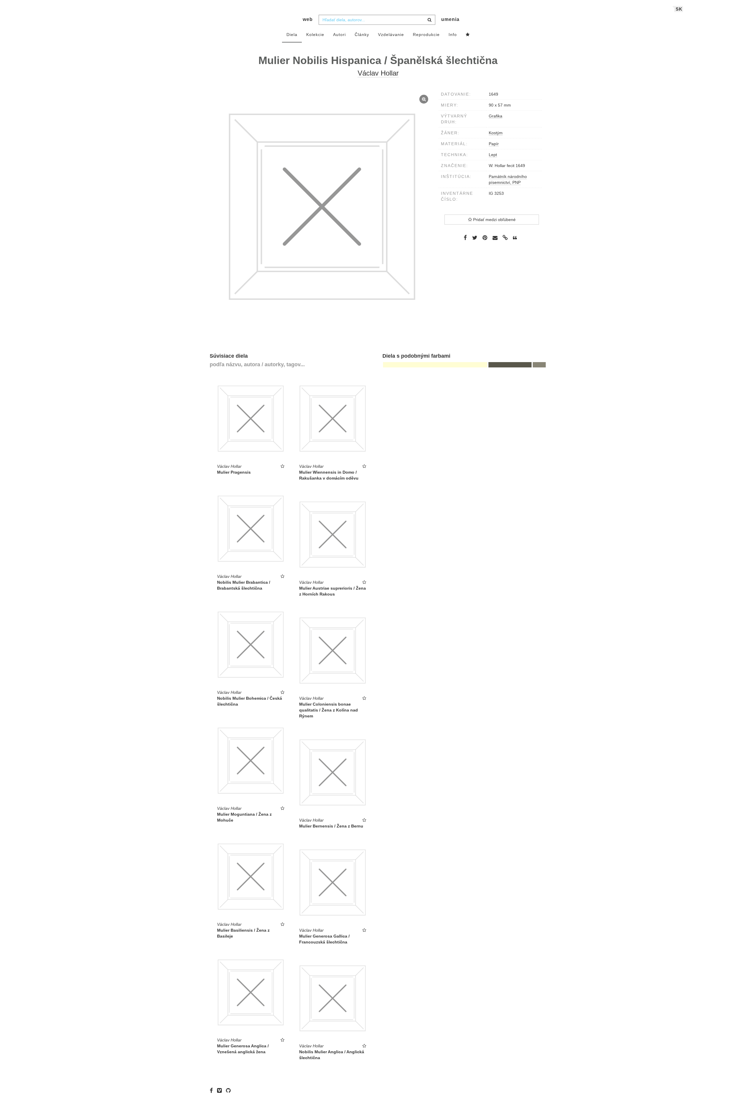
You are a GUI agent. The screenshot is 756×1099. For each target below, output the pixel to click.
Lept (493, 154)
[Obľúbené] (467, 34)
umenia (450, 19)
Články (362, 34)
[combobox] (377, 20)
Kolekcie (315, 34)
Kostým (496, 132)
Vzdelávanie (391, 34)
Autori (339, 34)
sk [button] (679, 9)
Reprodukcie (426, 34)
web (308, 19)
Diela (291, 34)
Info (453, 34)
